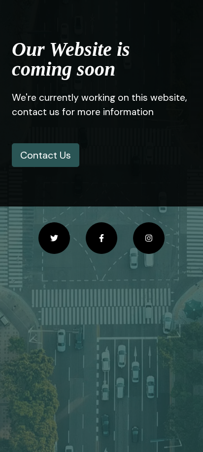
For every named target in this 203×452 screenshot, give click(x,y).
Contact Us (45, 155)
